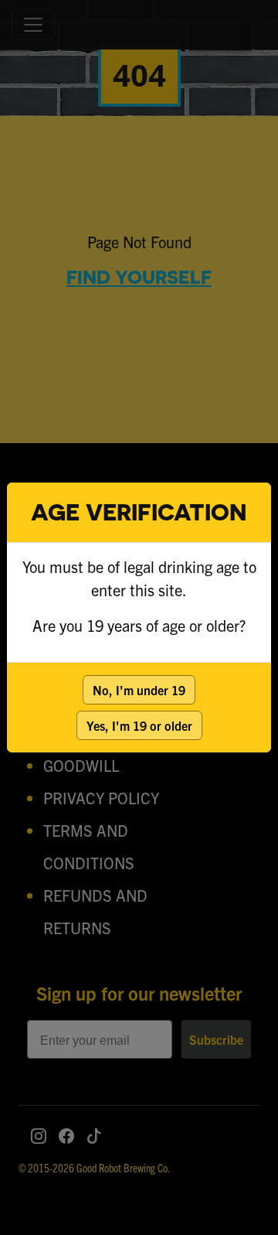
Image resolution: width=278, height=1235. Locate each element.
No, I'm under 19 (139, 690)
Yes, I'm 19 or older (139, 725)
